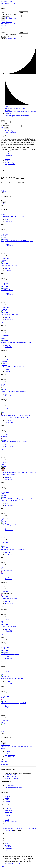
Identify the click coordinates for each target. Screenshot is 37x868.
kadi (2, 337)
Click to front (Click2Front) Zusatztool (12, 216)
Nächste (3, 191)
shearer (7, 577)
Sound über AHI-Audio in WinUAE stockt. (14, 442)
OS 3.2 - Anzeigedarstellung (9, 314)
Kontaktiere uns (9, 785)
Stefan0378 (8, 681)
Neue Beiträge (9, 108)
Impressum (8, 808)
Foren (6, 106)
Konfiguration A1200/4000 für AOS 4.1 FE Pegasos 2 (17, 241)
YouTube (7, 801)
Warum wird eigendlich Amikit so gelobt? (13, 391)
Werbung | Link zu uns (11, 778)
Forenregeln (8, 812)
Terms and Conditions (11, 789)
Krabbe (7, 706)
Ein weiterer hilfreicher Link (13, 787)
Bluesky (7, 799)
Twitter (7, 798)
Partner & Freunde (10, 776)
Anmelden (4, 761)
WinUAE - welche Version (9, 626)
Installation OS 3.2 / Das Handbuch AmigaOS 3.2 (16, 342)
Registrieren (4, 765)
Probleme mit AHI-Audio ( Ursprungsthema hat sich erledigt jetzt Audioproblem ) (16, 499)
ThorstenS (4, 260)
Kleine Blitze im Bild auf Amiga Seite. (12, 678)
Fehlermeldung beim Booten (9, 265)
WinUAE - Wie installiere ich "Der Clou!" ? (14, 366)
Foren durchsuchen (19, 108)
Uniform (7, 815)
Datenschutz (8, 810)
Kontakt (7, 820)
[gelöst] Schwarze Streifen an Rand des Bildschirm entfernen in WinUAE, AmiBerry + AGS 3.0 (16, 416)
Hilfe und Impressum (11, 821)
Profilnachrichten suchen (12, 117)
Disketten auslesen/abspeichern (10, 654)
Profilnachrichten (19, 111)
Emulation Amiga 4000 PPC (9, 598)
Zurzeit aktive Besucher (12, 115)
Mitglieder (8, 113)
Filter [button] (2, 205)
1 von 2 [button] (3, 192)
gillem (6, 394)
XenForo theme (8, 830)
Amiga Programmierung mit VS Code (12, 549)
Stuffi (2, 386)
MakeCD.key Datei (7, 290)
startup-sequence (6, 569)
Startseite (7, 42)
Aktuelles (7, 110)
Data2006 (7, 244)
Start (6, 823)
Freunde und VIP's (10, 775)
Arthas (3, 722)
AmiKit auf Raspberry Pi (8, 525)
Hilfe (2, 574)
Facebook (7, 796)
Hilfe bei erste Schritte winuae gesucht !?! (13, 703)
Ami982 (3, 236)
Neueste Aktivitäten (30, 111)
